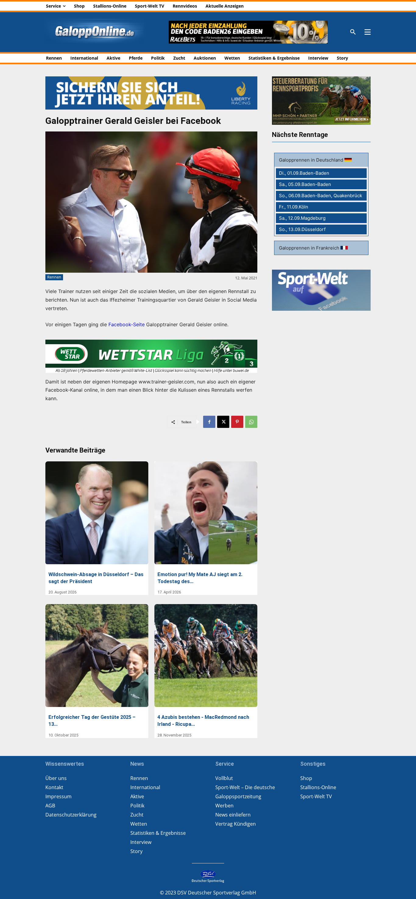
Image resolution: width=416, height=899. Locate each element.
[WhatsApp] (251, 422)
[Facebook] (209, 422)
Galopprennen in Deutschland (311, 160)
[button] (353, 32)
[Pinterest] (237, 422)
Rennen (54, 277)
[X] (223, 422)
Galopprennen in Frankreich (309, 248)
